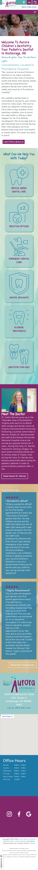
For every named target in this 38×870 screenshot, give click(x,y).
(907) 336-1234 (29, 7)
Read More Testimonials (23, 665)
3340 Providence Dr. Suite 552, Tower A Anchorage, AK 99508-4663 (19, 699)
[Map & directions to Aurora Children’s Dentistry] (24, 2)
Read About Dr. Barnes (14, 476)
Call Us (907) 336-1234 (19, 708)
